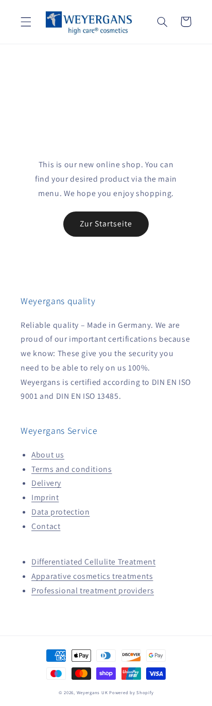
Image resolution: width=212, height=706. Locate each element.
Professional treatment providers (92, 590)
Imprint (45, 497)
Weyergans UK (92, 693)
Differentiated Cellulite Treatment (93, 561)
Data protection (60, 511)
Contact (45, 526)
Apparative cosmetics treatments (92, 576)
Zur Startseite (106, 223)
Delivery (46, 483)
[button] (26, 21)
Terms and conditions (71, 469)
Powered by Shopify (131, 693)
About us (47, 454)
